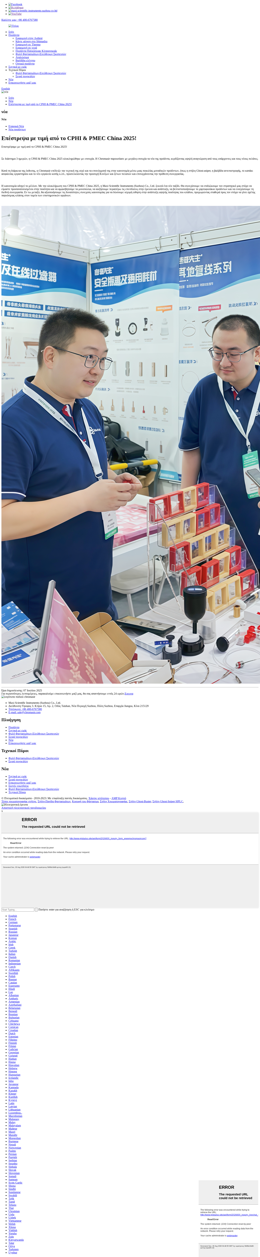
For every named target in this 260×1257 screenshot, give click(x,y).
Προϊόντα (13, 35)
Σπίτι (11, 31)
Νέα (10, 79)
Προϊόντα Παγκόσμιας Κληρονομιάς (36, 50)
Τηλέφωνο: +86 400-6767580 (25, 709)
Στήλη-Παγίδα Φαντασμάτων (54, 801)
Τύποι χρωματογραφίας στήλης (18, 801)
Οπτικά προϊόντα (25, 63)
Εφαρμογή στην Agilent (29, 38)
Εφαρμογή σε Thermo (28, 44)
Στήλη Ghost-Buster (140, 801)
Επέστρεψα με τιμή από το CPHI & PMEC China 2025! (40, 104)
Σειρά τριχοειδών (25, 76)
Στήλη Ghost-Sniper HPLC (167, 801)
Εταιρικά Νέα (16, 126)
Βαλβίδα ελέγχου (25, 60)
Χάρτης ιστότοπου (98, 798)
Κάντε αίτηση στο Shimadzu (31, 41)
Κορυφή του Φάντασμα (85, 801)
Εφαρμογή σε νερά (26, 47)
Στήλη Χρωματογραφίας (113, 801)
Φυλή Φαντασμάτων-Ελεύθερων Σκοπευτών (41, 54)
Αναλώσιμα (22, 57)
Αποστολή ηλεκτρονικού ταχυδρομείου (23, 807)
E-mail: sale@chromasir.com (24, 712)
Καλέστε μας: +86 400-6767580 (19, 19)
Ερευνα (129, 693)
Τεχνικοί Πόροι (17, 792)
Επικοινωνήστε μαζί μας (22, 82)
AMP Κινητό (118, 798)
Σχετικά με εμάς (17, 66)
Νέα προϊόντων (17, 129)
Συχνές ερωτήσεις (18, 785)
